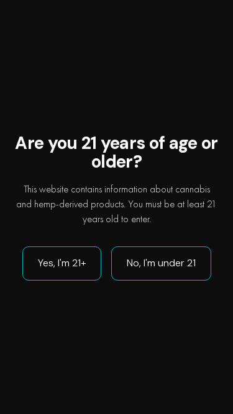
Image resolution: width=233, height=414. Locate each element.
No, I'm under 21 (161, 262)
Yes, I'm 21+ (62, 262)
